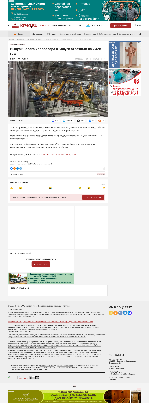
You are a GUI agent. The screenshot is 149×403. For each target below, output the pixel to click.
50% (50, 190)
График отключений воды (70, 34)
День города (38, 34)
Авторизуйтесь (40, 264)
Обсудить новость (93, 197)
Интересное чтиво (127, 34)
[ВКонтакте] (11, 168)
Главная (11, 39)
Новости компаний (19, 288)
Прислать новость (121, 25)
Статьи (77, 25)
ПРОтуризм (51, 34)
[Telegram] (20, 168)
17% (21, 190)
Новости (44, 25)
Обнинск (15, 27)
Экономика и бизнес (34, 39)
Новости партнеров (65, 365)
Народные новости (61, 25)
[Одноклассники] (14, 168)
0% (11, 190)
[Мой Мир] (17, 168)
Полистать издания (15, 309)
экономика (101, 174)
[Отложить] (101, 59)
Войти (139, 25)
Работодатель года (107, 34)
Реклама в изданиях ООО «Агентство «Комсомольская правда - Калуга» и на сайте (50, 321)
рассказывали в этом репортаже (59, 154)
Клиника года (90, 34)
